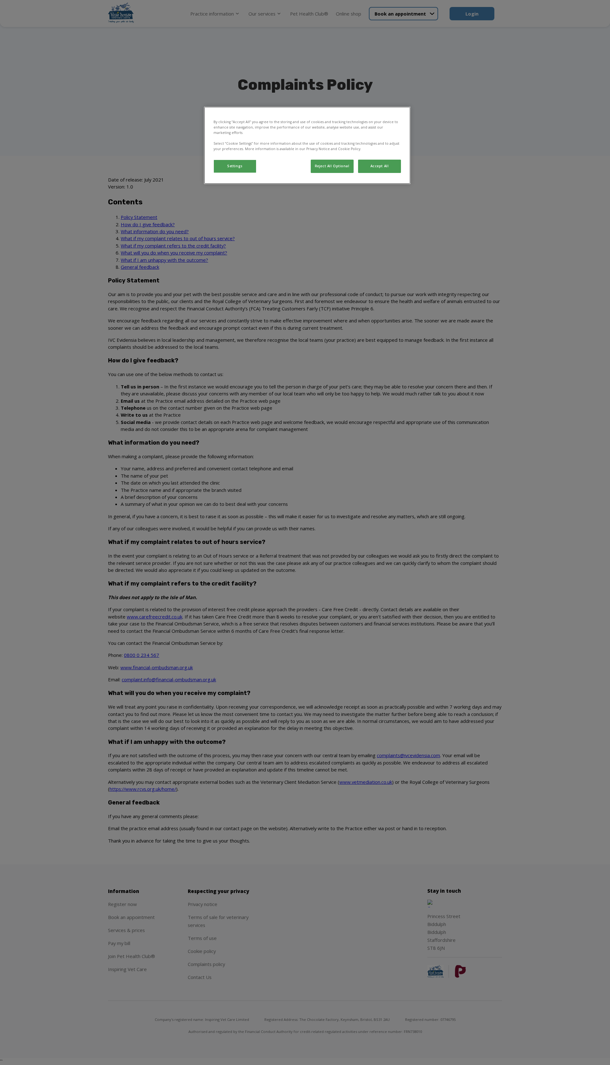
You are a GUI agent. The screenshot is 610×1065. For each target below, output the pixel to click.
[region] (307, 145)
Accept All (379, 166)
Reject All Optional (332, 166)
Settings (235, 166)
